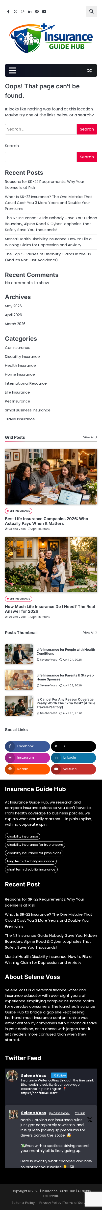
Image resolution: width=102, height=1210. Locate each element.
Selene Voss (17, 529)
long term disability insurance (30, 861)
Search (12, 146)
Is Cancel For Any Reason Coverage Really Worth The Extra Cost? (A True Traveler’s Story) (66, 703)
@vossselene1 (59, 1113)
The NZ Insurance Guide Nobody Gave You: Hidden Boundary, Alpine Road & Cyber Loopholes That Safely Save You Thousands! (51, 223)
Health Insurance (20, 365)
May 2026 (13, 305)
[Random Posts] (89, 70)
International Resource (26, 383)
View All (88, 437)
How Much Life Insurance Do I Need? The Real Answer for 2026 (50, 609)
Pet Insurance (17, 401)
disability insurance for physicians (34, 853)
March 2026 (15, 323)
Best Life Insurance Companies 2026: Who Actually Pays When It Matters (46, 521)
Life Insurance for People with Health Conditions (66, 651)
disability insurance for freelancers (35, 844)
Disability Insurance (22, 356)
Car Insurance (17, 347)
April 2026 (13, 314)
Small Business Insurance (28, 410)
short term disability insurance (31, 869)
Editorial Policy (23, 1202)
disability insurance (22, 836)
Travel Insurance (20, 419)
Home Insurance (20, 374)
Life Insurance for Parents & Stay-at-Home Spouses (65, 677)
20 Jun (80, 1113)
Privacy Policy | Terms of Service (64, 1202)
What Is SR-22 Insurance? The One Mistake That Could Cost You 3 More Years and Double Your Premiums (48, 202)
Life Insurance (17, 392)
